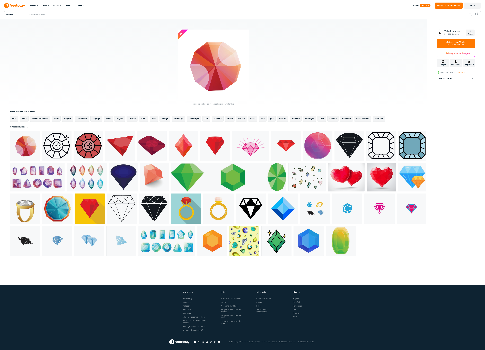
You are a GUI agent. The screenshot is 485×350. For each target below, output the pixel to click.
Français (296, 313)
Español (296, 302)
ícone (24, 118)
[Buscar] (470, 14)
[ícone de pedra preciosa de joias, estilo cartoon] (57, 209)
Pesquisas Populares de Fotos (231, 316)
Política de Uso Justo (306, 342)
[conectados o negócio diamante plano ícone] (412, 177)
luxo (322, 118)
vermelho (379, 118)
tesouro (282, 118)
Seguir (470, 34)
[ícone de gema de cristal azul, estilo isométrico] (123, 177)
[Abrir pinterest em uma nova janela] (207, 342)
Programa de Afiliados (230, 306)
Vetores (32, 5)
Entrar (472, 5)
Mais (80, 5)
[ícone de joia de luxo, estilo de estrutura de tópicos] (381, 146)
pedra (252, 118)
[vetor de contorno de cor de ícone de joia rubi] (88, 146)
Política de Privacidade (287, 342)
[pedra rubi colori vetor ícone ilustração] (286, 146)
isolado (241, 118)
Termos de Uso (271, 342)
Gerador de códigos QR (193, 330)
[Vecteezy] (14, 5)
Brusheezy (187, 298)
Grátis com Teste (455, 43)
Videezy (186, 306)
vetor (56, 118)
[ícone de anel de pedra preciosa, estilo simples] (186, 209)
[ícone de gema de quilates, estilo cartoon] (341, 241)
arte (206, 118)
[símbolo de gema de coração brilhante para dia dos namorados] (381, 177)
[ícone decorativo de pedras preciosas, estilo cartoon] (317, 146)
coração (132, 118)
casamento (82, 118)
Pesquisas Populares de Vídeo (231, 322)
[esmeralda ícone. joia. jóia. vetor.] (228, 177)
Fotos (44, 5)
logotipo (96, 118)
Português (297, 306)
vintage (165, 118)
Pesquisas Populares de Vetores (231, 310)
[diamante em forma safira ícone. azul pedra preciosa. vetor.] (283, 209)
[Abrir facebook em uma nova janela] (195, 342)
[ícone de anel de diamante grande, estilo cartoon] (25, 209)
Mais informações (445, 78)
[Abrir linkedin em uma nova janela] (203, 342)
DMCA (223, 302)
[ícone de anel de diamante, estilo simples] (218, 209)
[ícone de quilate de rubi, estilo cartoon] (25, 146)
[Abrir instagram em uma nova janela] (199, 342)
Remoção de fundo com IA (194, 326)
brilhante (296, 118)
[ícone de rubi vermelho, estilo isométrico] (120, 146)
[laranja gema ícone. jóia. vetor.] (212, 241)
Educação (187, 313)
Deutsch (296, 309)
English (296, 298)
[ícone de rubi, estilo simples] (215, 146)
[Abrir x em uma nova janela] (215, 342)
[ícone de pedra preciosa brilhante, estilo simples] (349, 146)
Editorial (68, 5)
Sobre (258, 306)
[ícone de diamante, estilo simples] (154, 209)
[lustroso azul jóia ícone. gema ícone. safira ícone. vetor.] (309, 241)
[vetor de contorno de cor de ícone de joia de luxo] (412, 146)
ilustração (309, 118)
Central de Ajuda (263, 298)
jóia (272, 118)
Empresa (187, 309)
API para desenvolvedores (194, 317)
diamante (346, 118)
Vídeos (56, 5)
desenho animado (40, 118)
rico (263, 118)
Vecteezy (187, 302)
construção (194, 118)
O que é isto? (460, 72)
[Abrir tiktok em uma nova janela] (211, 342)
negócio (67, 118)
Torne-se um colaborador (261, 310)
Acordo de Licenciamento (231, 298)
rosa (154, 118)
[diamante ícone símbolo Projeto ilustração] (251, 209)
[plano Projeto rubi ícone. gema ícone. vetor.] (183, 146)
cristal (230, 118)
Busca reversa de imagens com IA (194, 321)
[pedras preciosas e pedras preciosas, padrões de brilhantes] (244, 241)
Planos (416, 5)
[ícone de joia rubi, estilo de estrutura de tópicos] (57, 146)
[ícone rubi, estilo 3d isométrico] (154, 177)
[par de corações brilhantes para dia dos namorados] (346, 177)
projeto (120, 118)
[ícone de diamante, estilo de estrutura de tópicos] (122, 209)
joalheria (218, 118)
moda (108, 118)
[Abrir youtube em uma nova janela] (219, 342)
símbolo (333, 118)
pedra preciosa (362, 118)
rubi (14, 118)
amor (143, 118)
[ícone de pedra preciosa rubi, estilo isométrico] (152, 146)
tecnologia (178, 118)
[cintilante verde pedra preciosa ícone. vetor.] (276, 241)
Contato (259, 302)
